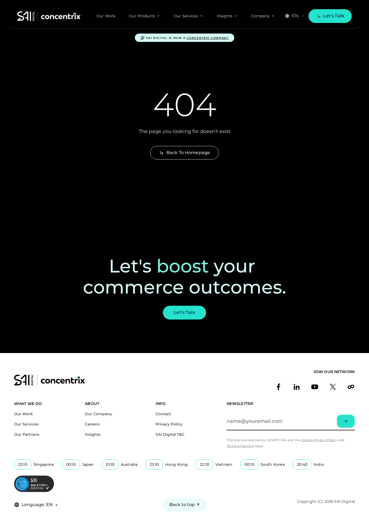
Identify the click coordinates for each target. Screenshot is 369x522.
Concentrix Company (208, 38)
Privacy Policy (169, 424)
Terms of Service (240, 446)
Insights (92, 434)
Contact (163, 413)
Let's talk (333, 15)
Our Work (105, 16)
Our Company (98, 413)
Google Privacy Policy (319, 440)
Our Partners (26, 434)
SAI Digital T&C (170, 434)
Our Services (26, 424)
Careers (92, 424)
